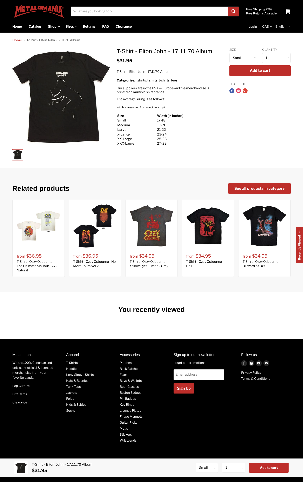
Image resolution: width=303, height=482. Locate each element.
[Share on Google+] (245, 90)
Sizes (70, 26)
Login (253, 26)
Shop (52, 26)
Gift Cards (19, 394)
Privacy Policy (251, 373)
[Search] (233, 11)
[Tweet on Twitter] (238, 90)
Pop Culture (21, 386)
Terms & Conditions (255, 379)
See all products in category (259, 188)
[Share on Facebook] (231, 90)
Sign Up (184, 388)
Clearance (19, 402)
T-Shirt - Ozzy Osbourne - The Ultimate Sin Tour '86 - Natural (37, 266)
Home (17, 40)
